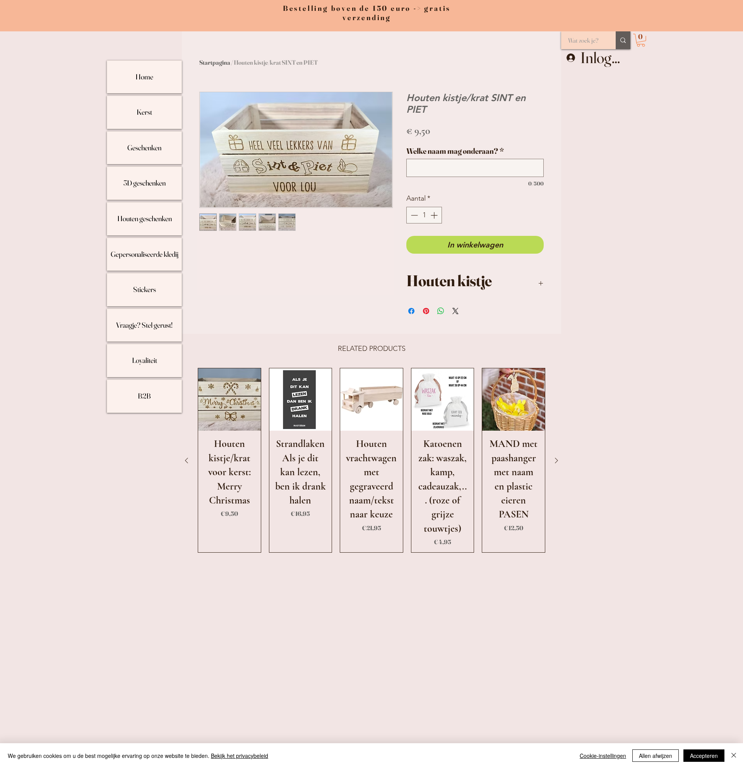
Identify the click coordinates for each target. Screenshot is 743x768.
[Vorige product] (186, 460)
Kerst (144, 112)
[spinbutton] (424, 215)
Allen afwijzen (655, 755)
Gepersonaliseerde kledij (144, 254)
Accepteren (704, 755)
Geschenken (144, 147)
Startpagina (214, 62)
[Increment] (435, 215)
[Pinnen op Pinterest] (426, 311)
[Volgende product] (556, 460)
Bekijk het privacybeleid (239, 755)
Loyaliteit (144, 360)
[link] (641, 40)
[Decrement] (413, 215)
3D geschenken (144, 182)
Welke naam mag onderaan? (455, 151)
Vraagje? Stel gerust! (144, 325)
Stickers (144, 289)
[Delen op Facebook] (411, 311)
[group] (371, 460)
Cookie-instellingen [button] (603, 755)
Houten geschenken (144, 218)
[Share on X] (455, 311)
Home (144, 76)
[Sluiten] (733, 755)
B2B (144, 395)
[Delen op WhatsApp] (440, 311)
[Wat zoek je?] (623, 40)
